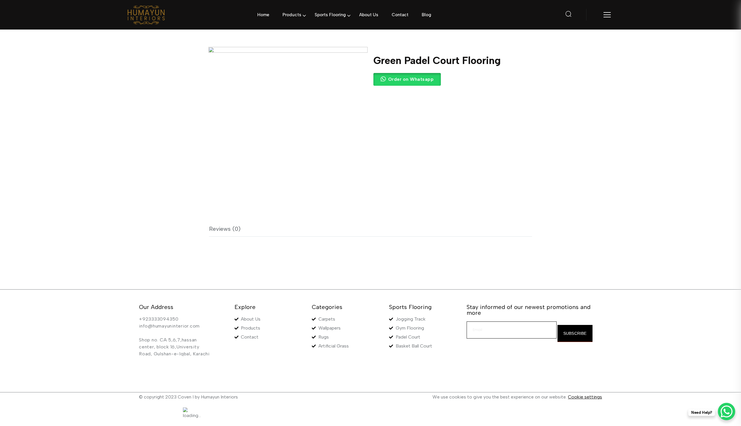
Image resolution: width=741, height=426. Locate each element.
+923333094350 (159, 319)
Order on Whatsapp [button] (411, 79)
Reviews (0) (225, 228)
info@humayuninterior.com (169, 326)
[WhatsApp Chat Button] (726, 411)
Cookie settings (585, 397)
